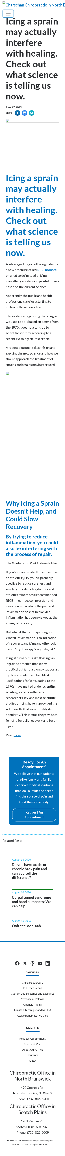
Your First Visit (32, 1044)
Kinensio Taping (32, 1004)
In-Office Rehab (32, 988)
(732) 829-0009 (38, 1132)
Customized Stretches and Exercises (32, 993)
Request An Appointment (34, 814)
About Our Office (32, 1049)
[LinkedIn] (48, 963)
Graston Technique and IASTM (32, 1010)
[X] (25, 963)
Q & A (32, 1060)
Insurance (32, 1055)
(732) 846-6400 (38, 1099)
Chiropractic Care (32, 982)
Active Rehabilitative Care (32, 1015)
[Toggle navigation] (8, 14)
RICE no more (47, 270)
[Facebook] (17, 963)
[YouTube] (40, 963)
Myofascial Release (32, 999)
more (17, 735)
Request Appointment (32, 1038)
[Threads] (32, 963)
